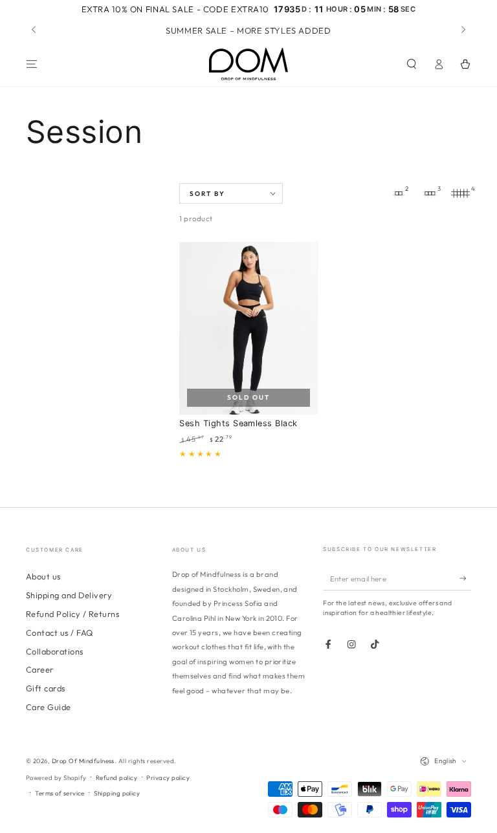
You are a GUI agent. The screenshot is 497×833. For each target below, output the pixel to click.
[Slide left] (34, 30)
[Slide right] (462, 30)
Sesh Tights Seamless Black (238, 423)
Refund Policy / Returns (72, 614)
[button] (411, 63)
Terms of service (60, 793)
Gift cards (45, 688)
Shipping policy (117, 793)
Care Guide (48, 707)
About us (43, 576)
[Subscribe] (465, 578)
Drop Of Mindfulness (83, 760)
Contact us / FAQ (59, 632)
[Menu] (31, 63)
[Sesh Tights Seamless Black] (248, 328)
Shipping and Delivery (69, 595)
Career (40, 669)
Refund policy (116, 777)
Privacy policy (168, 777)
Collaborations (54, 651)
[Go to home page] (248, 64)
